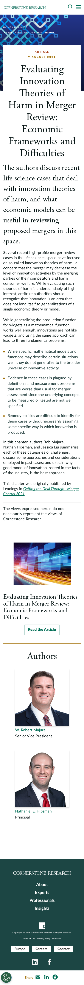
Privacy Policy (43, 939)
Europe (19, 949)
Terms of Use (29, 939)
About (42, 885)
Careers (41, 949)
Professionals (42, 900)
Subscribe (56, 939)
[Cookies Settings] (6, 977)
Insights (42, 908)
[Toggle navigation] (79, 7)
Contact (64, 949)
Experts (42, 893)
